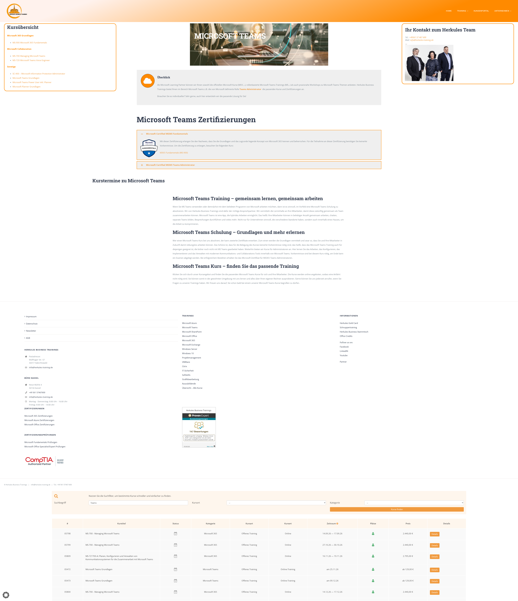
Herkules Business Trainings (16, 485)
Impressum (31, 316)
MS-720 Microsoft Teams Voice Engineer (31, 60)
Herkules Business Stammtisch (354, 331)
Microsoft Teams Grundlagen (26, 78)
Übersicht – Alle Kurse (192, 388)
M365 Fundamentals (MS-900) (174, 152)
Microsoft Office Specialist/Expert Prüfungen (44, 446)
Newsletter (31, 330)
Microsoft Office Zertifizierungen (39, 424)
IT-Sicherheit (188, 370)
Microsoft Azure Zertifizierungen (39, 420)
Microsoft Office (189, 336)
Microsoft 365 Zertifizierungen (38, 415)
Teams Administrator (250, 89)
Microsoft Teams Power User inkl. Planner (32, 82)
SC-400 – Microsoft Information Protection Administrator (39, 73)
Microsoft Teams (189, 327)
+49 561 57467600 (37, 392)
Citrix (184, 366)
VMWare (186, 362)
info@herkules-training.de (421, 40)
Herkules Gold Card (349, 323)
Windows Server (189, 349)
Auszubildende (189, 383)
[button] (259, 134)
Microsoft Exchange (191, 344)
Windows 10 (188, 353)
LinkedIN (344, 351)
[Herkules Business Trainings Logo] (17, 4)
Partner (343, 361)
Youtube (343, 355)
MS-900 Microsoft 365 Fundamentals (30, 42)
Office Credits (346, 336)
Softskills (186, 375)
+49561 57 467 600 (417, 37)
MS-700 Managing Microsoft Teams (29, 56)
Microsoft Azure (189, 323)
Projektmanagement (191, 357)
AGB (28, 338)
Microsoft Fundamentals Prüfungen (40, 442)
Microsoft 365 (188, 340)
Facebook (344, 346)
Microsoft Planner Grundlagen (26, 86)
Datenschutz (32, 323)
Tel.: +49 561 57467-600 (63, 485)
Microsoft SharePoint (192, 331)
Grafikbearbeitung (190, 379)
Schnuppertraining (348, 327)
